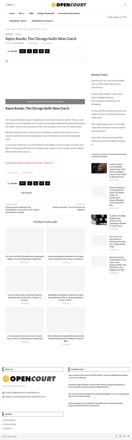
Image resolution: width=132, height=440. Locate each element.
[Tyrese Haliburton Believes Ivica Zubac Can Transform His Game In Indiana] (65, 240)
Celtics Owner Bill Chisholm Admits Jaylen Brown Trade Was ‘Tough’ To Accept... (25, 297)
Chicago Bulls (12, 173)
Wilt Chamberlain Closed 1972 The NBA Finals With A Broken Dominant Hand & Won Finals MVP (108, 127)
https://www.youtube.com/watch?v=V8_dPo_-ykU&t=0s (28, 163)
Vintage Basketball (45, 13)
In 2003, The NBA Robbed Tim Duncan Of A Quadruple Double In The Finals (117, 221)
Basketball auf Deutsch (42, 21)
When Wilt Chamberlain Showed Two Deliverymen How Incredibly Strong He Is (108, 141)
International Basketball (69, 13)
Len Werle (19, 43)
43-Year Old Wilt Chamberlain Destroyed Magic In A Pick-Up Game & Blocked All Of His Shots (108, 114)
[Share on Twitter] (35, 51)
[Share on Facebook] (29, 51)
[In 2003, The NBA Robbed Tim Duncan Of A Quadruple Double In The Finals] (99, 220)
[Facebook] (6, 5)
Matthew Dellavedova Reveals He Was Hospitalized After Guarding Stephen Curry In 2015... (65, 297)
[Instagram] (8, 5)
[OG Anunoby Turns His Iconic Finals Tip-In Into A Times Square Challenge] (24, 320)
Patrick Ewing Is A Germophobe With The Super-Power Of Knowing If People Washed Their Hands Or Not (117, 196)
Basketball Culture (18, 21)
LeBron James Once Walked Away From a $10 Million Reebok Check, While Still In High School (117, 170)
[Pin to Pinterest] (41, 51)
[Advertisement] (109, 49)
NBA (31, 13)
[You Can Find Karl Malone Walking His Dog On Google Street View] (99, 240)
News (21, 13)
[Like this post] (23, 51)
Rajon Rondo (28, 173)
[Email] (11, 5)
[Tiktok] (13, 5)
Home (12, 13)
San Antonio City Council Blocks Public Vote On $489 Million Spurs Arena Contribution (108, 84)
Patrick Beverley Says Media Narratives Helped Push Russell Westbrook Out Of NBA (66, 338)
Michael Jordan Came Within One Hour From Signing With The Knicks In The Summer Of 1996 (117, 263)
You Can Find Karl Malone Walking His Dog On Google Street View (117, 242)
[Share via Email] (47, 51)
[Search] (125, 5)
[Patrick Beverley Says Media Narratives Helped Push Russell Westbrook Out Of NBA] (65, 320)
